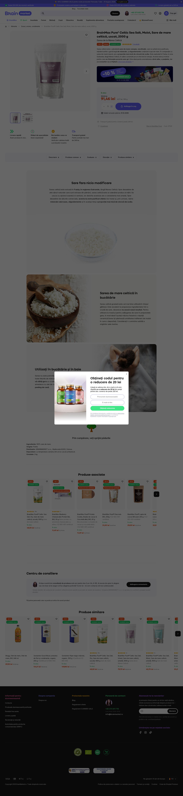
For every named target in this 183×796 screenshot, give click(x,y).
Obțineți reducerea (107, 408)
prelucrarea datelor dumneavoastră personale (107, 414)
